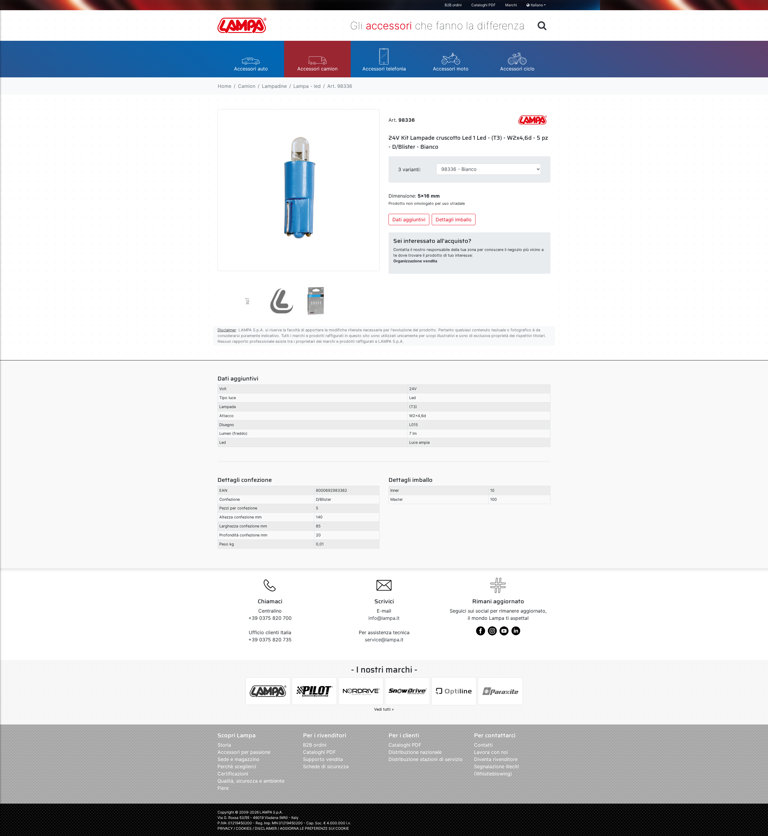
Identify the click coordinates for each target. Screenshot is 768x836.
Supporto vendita (323, 759)
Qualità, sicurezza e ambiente (251, 781)
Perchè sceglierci (237, 766)
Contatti (483, 745)
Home (224, 86)
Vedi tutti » (384, 709)
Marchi (511, 5)
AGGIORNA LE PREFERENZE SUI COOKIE (314, 828)
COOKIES (244, 828)
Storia (224, 745)
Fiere (223, 788)
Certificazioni (233, 774)
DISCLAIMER (266, 828)
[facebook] (480, 633)
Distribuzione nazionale (415, 752)
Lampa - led (307, 86)
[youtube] (504, 633)
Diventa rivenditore (496, 759)
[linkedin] (515, 633)
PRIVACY (225, 828)
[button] (251, 59)
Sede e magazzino (239, 759)
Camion (246, 86)
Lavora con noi (491, 752)
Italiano (537, 5)
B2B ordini (453, 5)
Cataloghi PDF (483, 5)
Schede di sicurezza (326, 766)
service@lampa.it (384, 640)
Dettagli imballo (454, 219)
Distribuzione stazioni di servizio (425, 759)
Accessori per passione (244, 752)
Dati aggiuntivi (408, 219)
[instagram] (492, 633)
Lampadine (274, 86)
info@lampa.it (384, 618)
